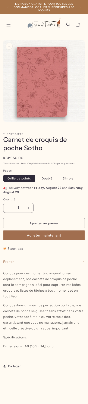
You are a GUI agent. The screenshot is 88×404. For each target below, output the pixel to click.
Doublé (47, 178)
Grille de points (19, 178)
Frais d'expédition (31, 163)
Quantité (9, 199)
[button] (8, 24)
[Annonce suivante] (80, 7)
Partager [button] (14, 366)
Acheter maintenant (44, 235)
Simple (68, 178)
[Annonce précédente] (8, 7)
